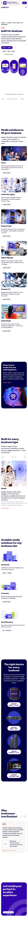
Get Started (7, 630)
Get (24, 3)
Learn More (6, 173)
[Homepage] (5, 7)
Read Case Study (8, 850)
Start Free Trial (9, 51)
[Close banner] (2, 3)
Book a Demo (7, 47)
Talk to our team (8, 912)
